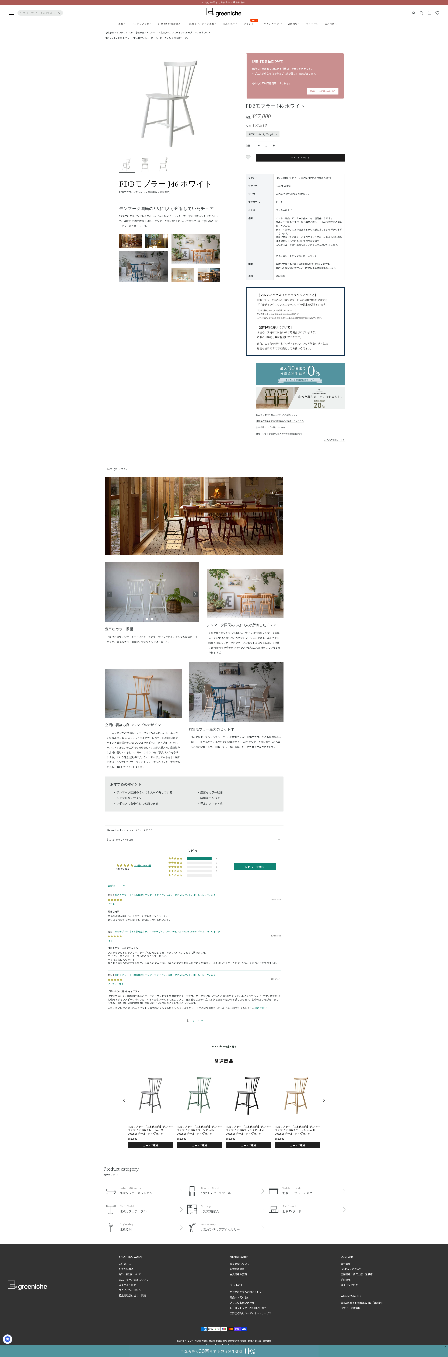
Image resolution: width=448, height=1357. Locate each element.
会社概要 (346, 1263)
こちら (285, 83)
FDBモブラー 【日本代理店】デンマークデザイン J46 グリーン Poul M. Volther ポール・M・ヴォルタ (199, 1130)
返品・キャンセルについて (133, 1279)
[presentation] (124, 1100)
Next (195, 594)
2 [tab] (152, 619)
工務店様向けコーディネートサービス (250, 1313)
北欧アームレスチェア (171, 32)
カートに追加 (150, 1145)
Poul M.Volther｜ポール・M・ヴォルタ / (154, 38)
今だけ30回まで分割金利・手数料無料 (224, 2)
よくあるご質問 (127, 1285)
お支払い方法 (126, 1269)
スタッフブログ (349, 1285)
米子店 (369, 1274)
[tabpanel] (152, 594)
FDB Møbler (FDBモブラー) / (119, 38)
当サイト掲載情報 (350, 1308)
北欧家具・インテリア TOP (119, 32)
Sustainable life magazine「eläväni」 (362, 1302)
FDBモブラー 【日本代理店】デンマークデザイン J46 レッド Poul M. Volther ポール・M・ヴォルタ (165, 895)
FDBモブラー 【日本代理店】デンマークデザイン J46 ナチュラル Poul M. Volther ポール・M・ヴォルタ (167, 931)
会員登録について (239, 1263)
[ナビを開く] (11, 13)
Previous (109, 594)
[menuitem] (112, 24)
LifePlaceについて (351, 1269)
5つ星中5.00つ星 (142, 865)
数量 (248, 145)
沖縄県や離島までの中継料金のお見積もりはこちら (280, 420)
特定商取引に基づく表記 (132, 1295)
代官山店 (358, 1274)
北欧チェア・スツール (146, 32)
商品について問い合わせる (322, 91)
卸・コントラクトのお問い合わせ (248, 1308)
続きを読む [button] (260, 1007)
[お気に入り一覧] (437, 13)
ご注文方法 (125, 1263)
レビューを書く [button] (255, 867)
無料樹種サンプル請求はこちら (270, 427)
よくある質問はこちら (334, 440)
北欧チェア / (181, 38)
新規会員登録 (237, 1269)
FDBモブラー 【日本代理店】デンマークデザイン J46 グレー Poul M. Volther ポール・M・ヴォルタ (150, 1130)
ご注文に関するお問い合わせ (246, 1292)
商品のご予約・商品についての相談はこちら (277, 414)
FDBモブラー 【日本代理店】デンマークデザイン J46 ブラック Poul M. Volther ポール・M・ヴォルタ (248, 1130)
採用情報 (346, 1279)
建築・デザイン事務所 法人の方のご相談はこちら (279, 433)
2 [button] (193, 1020)
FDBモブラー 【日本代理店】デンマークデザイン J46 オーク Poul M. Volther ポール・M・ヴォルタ (165, 975)
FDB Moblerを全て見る (224, 1046)
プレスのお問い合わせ (242, 1302)
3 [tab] (157, 619)
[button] (176, 858)
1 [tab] (147, 619)
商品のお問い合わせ (241, 1297)
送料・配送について (130, 1274)
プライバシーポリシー (131, 1290)
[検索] (421, 13)
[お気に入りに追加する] (248, 157)
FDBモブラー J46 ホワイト (197, 32)
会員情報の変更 (238, 1274)
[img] (115, 899)
